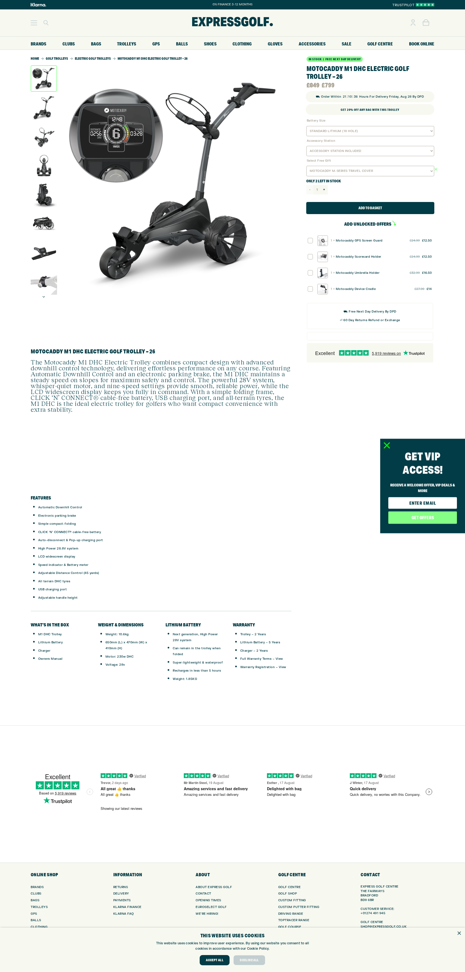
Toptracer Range (293, 920)
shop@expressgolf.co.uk (384, 927)
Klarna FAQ (123, 914)
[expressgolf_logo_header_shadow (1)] (232, 23)
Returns (120, 887)
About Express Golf (214, 887)
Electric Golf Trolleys (93, 58)
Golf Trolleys (57, 58)
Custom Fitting (292, 900)
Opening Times (208, 900)
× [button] (459, 933)
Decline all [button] (249, 960)
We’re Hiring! (207, 914)
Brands (37, 887)
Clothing (39, 927)
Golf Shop (287, 894)
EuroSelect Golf (211, 907)
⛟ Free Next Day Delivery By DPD (370, 312)
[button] (34, 23)
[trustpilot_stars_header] (425, 4)
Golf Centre (289, 887)
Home (35, 58)
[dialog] (232, 950)
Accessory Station (321, 141)
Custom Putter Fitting (298, 907)
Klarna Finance (127, 907)
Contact (203, 894)
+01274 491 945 (373, 913)
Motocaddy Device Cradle (356, 289)
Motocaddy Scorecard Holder (358, 257)
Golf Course (289, 927)
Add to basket (370, 207)
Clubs (36, 894)
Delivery (121, 894)
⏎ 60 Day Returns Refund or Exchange (370, 320)
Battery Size (316, 121)
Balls (36, 920)
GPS (34, 914)
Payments (122, 900)
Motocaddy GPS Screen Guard (359, 241)
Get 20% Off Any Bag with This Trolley (370, 110)
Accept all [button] (214, 960)
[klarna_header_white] (38, 4)
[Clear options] (441, 170)
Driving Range (290, 914)
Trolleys (39, 907)
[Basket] (426, 22)
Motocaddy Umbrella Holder (358, 273)
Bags (35, 900)
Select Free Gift (319, 161)
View (279, 659)
